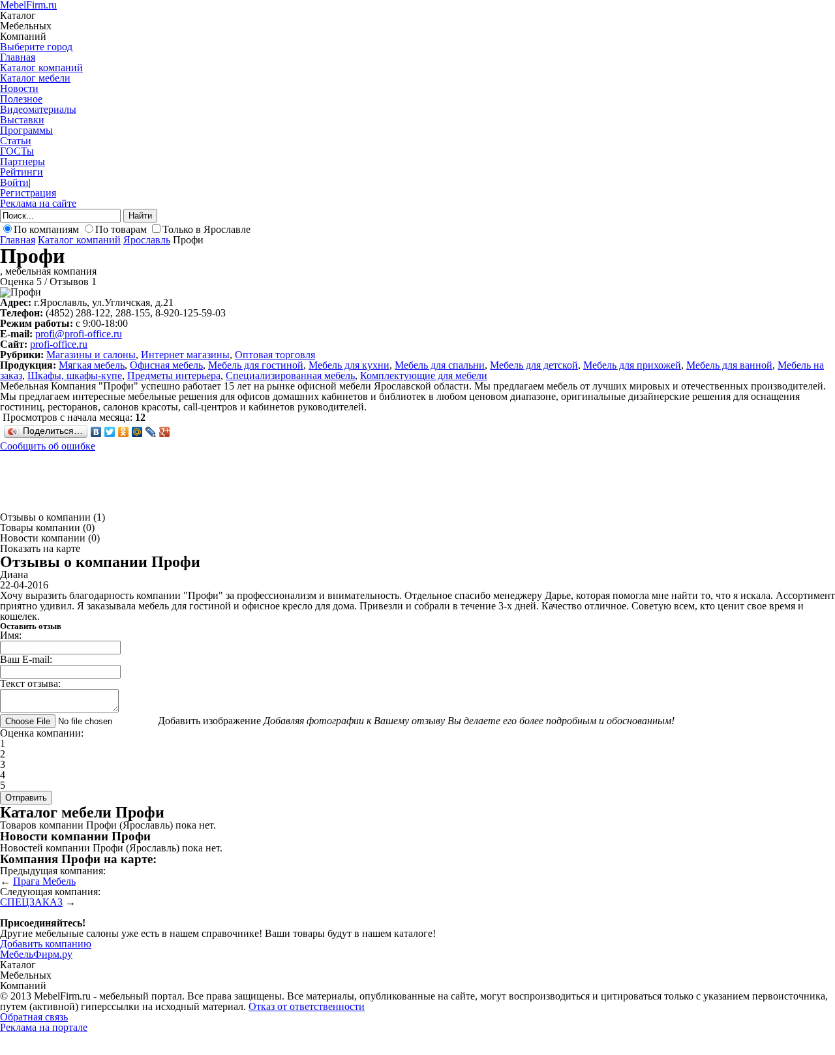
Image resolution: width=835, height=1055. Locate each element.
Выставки (22, 119)
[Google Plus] (165, 431)
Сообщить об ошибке (47, 445)
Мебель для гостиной (255, 365)
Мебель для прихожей (632, 365)
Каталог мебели (35, 78)
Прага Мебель (44, 881)
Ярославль (146, 239)
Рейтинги (21, 171)
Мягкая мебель (92, 365)
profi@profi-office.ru (78, 333)
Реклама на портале (43, 1027)
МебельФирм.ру (36, 954)
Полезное (21, 98)
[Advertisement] (237, 480)
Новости (19, 88)
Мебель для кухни (349, 365)
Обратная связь (34, 1016)
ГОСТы (17, 151)
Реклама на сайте (38, 203)
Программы (26, 130)
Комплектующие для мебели (423, 375)
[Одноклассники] (123, 431)
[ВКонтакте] (96, 431)
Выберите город (36, 46)
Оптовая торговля (275, 354)
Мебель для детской (534, 365)
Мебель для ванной (729, 365)
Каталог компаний (41, 67)
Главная (17, 57)
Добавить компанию (45, 943)
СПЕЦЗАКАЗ (31, 902)
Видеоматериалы (38, 109)
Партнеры (22, 161)
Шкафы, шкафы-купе (74, 375)
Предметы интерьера (173, 375)
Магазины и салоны (91, 354)
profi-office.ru (58, 344)
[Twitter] (110, 431)
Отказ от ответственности (307, 1006)
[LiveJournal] (151, 431)
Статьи (15, 140)
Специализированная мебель (290, 375)
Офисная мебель (166, 365)
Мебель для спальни (440, 365)
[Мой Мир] (137, 431)
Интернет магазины (185, 354)
